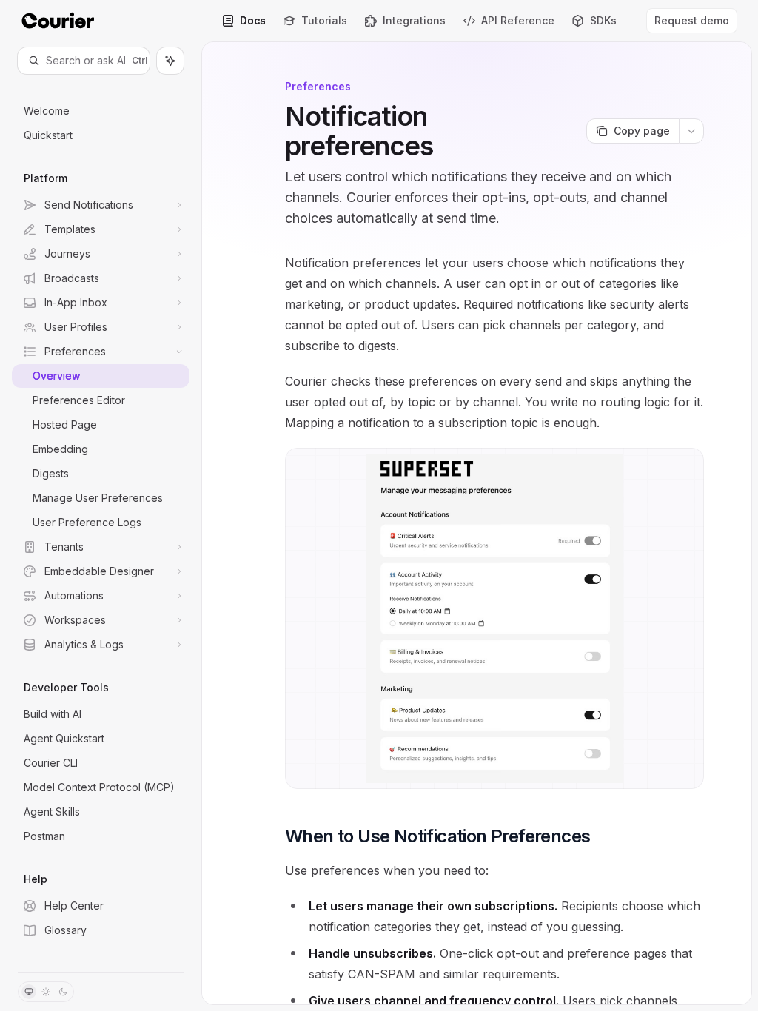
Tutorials (324, 20)
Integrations (414, 20)
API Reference (517, 20)
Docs (253, 20)
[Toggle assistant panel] (170, 60)
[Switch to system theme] (28, 991)
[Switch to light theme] (45, 991)
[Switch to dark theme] (63, 991)
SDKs (603, 20)
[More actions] (691, 131)
